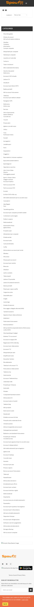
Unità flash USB (7, 381)
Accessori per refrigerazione (11, 519)
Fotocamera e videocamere (11, 368)
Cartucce (6, 61)
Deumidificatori (7, 295)
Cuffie (5, 247)
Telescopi (6, 474)
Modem (5, 391)
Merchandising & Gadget (10, 333)
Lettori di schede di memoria (11, 282)
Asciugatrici (6, 141)
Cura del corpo (7, 458)
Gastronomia (7, 375)
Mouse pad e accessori (9, 260)
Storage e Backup (8, 529)
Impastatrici (6, 151)
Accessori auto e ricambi (10, 401)
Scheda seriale (7, 237)
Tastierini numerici (8, 311)
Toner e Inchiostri (8, 64)
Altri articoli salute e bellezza (11, 39)
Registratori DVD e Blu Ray (11, 343)
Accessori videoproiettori (10, 445)
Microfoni (6, 256)
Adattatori (6, 318)
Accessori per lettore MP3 (10, 86)
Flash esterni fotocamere (10, 321)
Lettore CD (6, 79)
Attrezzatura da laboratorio (11, 526)
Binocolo (5, 266)
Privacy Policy (21, 575)
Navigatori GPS (7, 101)
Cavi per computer (8, 48)
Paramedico (6, 503)
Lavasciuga (6, 302)
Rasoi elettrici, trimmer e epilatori (12, 157)
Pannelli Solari (7, 477)
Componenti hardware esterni (11, 394)
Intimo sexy (6, 106)
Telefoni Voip (7, 404)
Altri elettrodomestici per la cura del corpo (15, 197)
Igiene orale (6, 451)
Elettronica (6, 73)
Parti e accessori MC (9, 184)
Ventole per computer (9, 55)
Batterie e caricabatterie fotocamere (13, 433)
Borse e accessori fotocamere (11, 471)
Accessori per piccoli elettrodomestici (14, 500)
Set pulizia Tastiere (8, 359)
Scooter (5, 191)
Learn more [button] (25, 599)
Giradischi (6, 82)
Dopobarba (6, 497)
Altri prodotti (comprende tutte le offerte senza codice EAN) (16, 329)
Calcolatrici (6, 201)
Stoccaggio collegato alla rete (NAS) (13, 308)
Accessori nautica (8, 181)
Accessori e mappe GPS (10, 339)
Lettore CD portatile (9, 279)
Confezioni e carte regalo (10, 216)
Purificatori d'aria (8, 134)
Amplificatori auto (8, 355)
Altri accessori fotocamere (10, 92)
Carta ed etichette (8, 243)
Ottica (5, 129)
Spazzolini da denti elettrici (11, 160)
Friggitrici (6, 154)
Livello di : (9, 15)
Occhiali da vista (8, 438)
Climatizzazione (8, 423)
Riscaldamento (7, 362)
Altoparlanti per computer (10, 51)
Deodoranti (6, 414)
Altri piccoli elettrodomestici (11, 513)
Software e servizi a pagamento (12, 523)
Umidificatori (7, 144)
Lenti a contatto (7, 273)
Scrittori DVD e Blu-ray (10, 194)
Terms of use (12, 575)
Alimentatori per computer (10, 234)
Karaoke (5, 461)
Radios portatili (7, 89)
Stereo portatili (7, 286)
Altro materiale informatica (11, 67)
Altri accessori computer (10, 532)
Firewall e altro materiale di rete (12, 420)
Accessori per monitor (9, 263)
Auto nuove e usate (8, 410)
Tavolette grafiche (8, 209)
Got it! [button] (5, 604)
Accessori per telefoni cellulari (11, 97)
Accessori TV (7, 349)
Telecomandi (7, 276)
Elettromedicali (7, 222)
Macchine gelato (8, 34)
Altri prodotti (7, 407)
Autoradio (6, 388)
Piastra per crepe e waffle (10, 289)
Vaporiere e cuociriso (9, 167)
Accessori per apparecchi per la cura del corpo (16, 442)
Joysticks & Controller (9, 58)
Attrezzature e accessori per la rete (13, 250)
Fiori (4, 206)
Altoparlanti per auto (9, 352)
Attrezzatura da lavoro (9, 480)
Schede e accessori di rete (10, 417)
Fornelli (5, 138)
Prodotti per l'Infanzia (9, 385)
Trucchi (5, 119)
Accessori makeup (8, 455)
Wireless (5, 253)
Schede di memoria (8, 305)
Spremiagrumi (7, 164)
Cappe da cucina (8, 292)
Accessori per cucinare (9, 487)
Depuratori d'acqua (8, 516)
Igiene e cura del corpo (9, 126)
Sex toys (5, 109)
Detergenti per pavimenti (10, 430)
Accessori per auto (8, 464)
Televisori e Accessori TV (10, 365)
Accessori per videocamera (11, 346)
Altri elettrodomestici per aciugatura (13, 448)
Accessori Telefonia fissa (10, 378)
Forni (4, 147)
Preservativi (6, 123)
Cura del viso (7, 116)
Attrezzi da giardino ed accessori (12, 427)
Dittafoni (6, 269)
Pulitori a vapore (8, 219)
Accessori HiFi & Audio (10, 76)
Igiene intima (7, 227)
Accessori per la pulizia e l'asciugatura (14, 506)
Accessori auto (7, 240)
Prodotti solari (7, 231)
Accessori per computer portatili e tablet (14, 212)
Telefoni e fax (7, 372)
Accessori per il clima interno (11, 510)
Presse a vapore (7, 468)
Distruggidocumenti (9, 174)
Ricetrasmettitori (8, 324)
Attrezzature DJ (8, 398)
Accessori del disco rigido (10, 490)
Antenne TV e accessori (10, 336)
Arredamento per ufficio (10, 484)
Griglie (5, 298)
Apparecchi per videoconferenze (12, 315)
